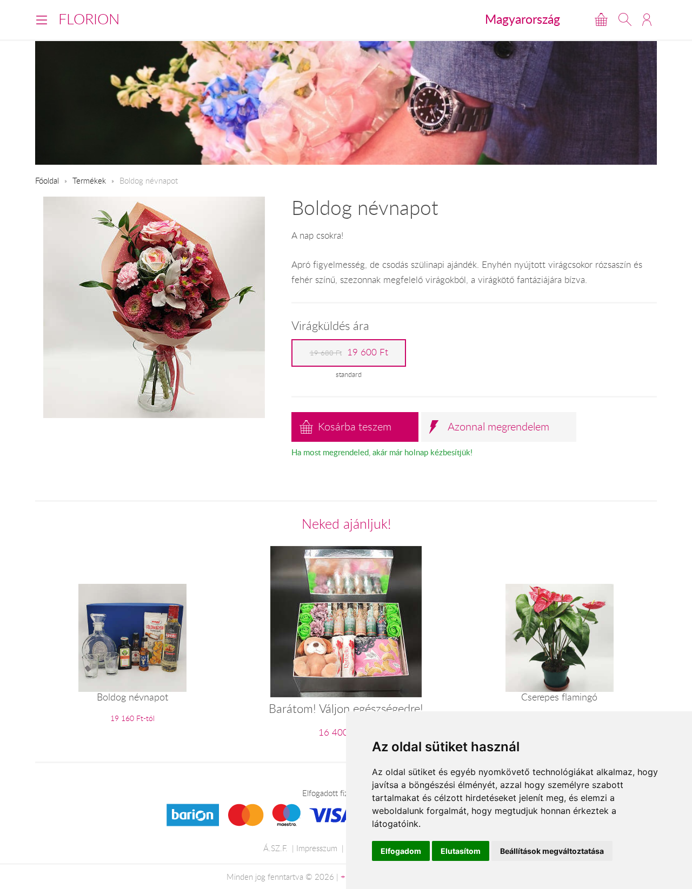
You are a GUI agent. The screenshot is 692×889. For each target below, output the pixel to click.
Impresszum (316, 848)
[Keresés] (624, 19)
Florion (88, 19)
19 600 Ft (349, 352)
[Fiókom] (646, 19)
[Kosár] (601, 19)
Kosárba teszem (354, 426)
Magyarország (522, 19)
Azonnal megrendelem (498, 426)
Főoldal (47, 180)
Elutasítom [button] (461, 851)
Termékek (89, 180)
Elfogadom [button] (401, 851)
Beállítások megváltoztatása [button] (552, 851)
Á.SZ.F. (275, 848)
